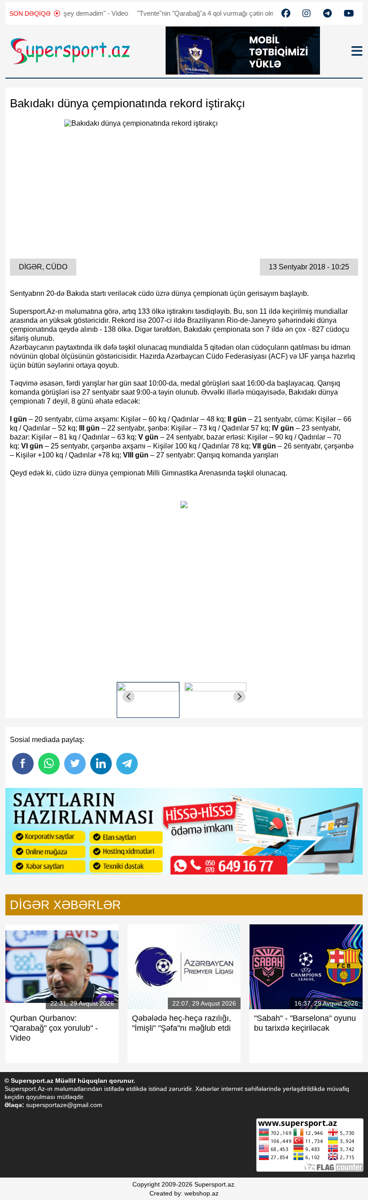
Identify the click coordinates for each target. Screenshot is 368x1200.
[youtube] (285, 14)
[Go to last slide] (129, 696)
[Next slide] (239, 696)
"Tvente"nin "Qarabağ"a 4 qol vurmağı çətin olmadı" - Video (201, 13)
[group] (148, 696)
